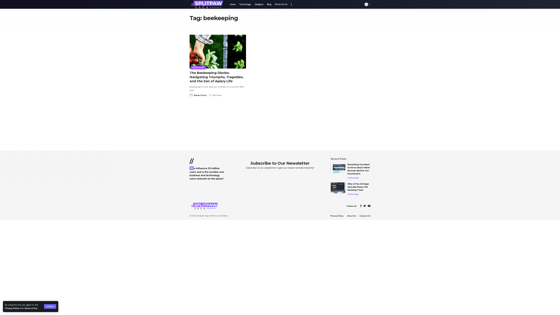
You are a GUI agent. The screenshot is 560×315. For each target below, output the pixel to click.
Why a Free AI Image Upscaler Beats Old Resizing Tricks (358, 187)
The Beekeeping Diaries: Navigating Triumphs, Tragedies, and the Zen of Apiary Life (216, 77)
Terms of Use (30, 308)
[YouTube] (369, 206)
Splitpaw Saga (203, 216)
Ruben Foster (200, 95)
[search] (360, 4)
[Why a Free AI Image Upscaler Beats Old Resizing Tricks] (338, 187)
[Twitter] (364, 206)
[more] (291, 4)
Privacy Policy (12, 308)
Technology (198, 68)
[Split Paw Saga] (207, 4)
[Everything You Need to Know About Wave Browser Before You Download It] (338, 168)
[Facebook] (361, 206)
